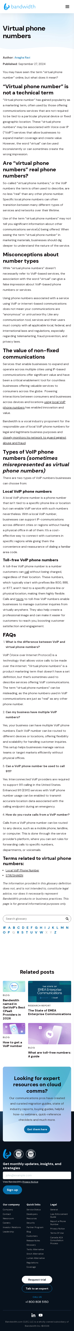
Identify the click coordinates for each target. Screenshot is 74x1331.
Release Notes (33, 1240)
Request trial (37, 1279)
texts (20, 599)
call (26, 572)
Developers (32, 1214)
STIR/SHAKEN (14, 875)
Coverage (31, 1267)
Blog (29, 1231)
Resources (32, 1218)
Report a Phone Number (58, 1222)
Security (31, 1222)
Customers (32, 1236)
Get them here (37, 1129)
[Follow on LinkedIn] (33, 1315)
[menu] (67, 6)
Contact (7, 1214)
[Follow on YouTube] (41, 1315)
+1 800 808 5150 (37, 1302)
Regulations (32, 1262)
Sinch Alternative (35, 1253)
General (54, 1209)
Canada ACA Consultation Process (56, 1240)
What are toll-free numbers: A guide (49, 1054)
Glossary (31, 1245)
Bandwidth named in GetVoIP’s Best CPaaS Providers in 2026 (14, 1009)
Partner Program (35, 1227)
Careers (6, 1222)
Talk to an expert (37, 1288)
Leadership (8, 1231)
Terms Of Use (57, 1233)
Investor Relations (12, 1227)
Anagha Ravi (22, 57)
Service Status (34, 1209)
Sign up (12, 1190)
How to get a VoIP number (12, 1044)
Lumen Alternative (36, 1258)
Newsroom (8, 1218)
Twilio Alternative (35, 1249)
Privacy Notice (30, 1181)
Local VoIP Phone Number (22, 870)
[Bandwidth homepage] (19, 6)
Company (8, 1209)
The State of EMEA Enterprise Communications (49, 1012)
